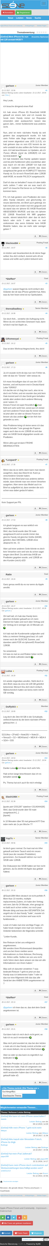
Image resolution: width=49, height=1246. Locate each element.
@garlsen (7, 289)
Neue (10, 18)
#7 (46, 465)
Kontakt (7, 1233)
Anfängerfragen (29, 25)
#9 (46, 579)
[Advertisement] (24, 64)
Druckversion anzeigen (10, 1181)
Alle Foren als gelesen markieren (17, 1223)
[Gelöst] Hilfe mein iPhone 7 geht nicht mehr (21, 1128)
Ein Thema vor (30, 1088)
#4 (46, 313)
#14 (46, 801)
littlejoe (4, 1131)
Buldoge (4, 1145)
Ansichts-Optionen (39, 37)
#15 (46, 843)
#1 (46, 90)
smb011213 (6, 1171)
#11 (46, 676)
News (29, 18)
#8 (46, 520)
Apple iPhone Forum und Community (11, 25)
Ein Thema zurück (12, 1088)
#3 (46, 283)
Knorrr (45, 1173)
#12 (46, 711)
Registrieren (24, 12)
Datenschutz (6, 1211)
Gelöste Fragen (41, 25)
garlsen (7, 611)
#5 (46, 343)
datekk (3, 1119)
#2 (46, 248)
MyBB (38, 1244)
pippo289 (5, 1156)
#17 (46, 1002)
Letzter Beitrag (35, 1122)
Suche (38, 18)
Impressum (41, 1208)
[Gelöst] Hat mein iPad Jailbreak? (16, 1154)
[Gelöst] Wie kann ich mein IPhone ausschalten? (23, 1116)
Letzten (19, 18)
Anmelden (8, 12)
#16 (46, 890)
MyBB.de (21, 1244)
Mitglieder (37, 1233)
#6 (46, 367)
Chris (7, 95)
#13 (46, 758)
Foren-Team (22, 1233)
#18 (46, 1029)
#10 (46, 606)
